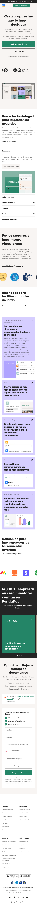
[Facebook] (14, 897)
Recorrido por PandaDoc (9, 841)
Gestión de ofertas (7, 813)
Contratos (4, 830)
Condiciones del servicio (11, 779)
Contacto (21, 848)
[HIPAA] (13, 882)
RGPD (17, 892)
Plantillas (4, 845)
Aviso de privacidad (25, 779)
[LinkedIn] (10, 897)
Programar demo (18, 773)
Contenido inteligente (11, 166)
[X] (18, 897)
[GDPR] (20, 882)
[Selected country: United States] (7, 751)
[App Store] (25, 876)
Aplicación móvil (23, 851)
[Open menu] (34, 6)
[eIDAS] (24, 882)
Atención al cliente (24, 819)
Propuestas (5, 823)
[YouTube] (27, 897)
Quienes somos (23, 841)
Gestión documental (7, 816)
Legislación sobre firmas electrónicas (8, 859)
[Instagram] (23, 897)
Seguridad (22, 845)
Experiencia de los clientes (9, 855)
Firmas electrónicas (7, 809)
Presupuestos (5, 826)
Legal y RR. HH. (23, 813)
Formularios (5, 819)
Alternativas (5, 863)
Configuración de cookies (27, 892)
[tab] (17, 655)
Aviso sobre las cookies (9, 892)
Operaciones (23, 816)
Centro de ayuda (12, 1)
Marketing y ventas (24, 809)
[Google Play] (12, 876)
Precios (4, 851)
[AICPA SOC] (16, 882)
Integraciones (5, 867)
